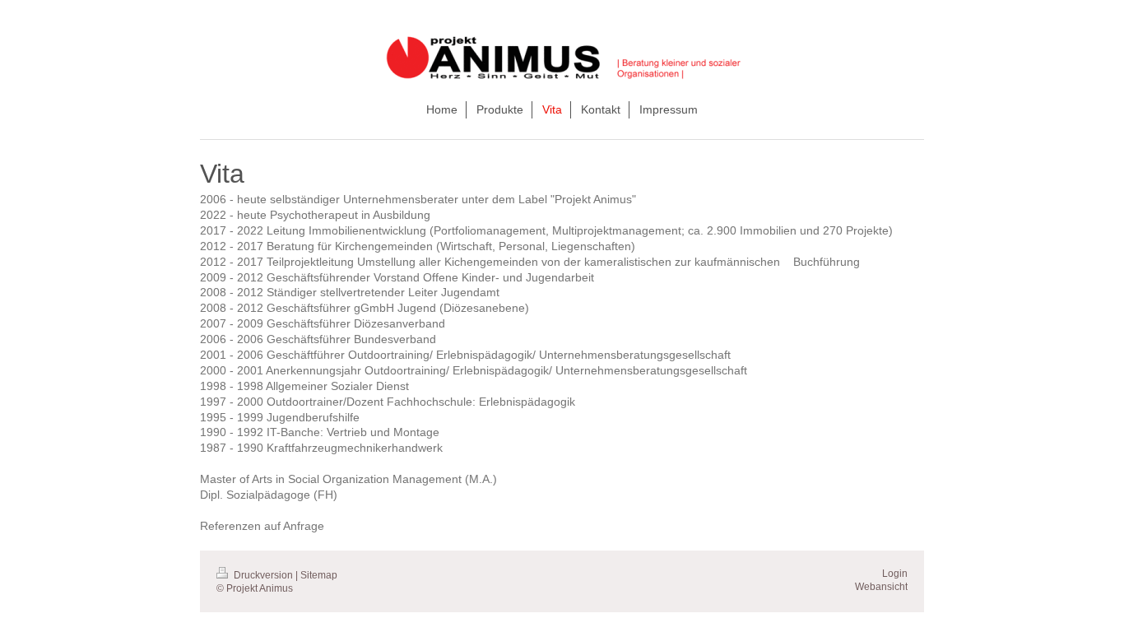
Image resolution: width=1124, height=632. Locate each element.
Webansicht (881, 586)
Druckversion (263, 575)
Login (895, 573)
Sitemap (318, 575)
